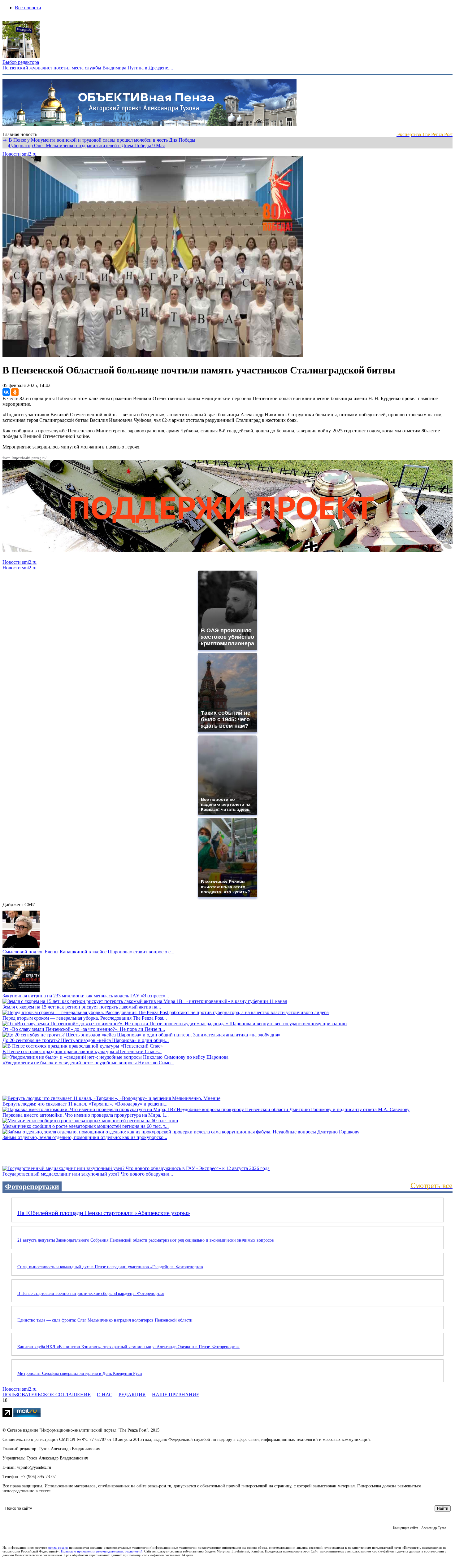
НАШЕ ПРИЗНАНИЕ (175, 1394)
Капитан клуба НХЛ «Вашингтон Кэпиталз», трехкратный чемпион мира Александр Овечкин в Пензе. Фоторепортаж (128, 1346)
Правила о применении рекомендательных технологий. (102, 1551)
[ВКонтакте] (6, 392)
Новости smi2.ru (19, 154)
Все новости (28, 7)
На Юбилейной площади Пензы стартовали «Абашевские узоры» (103, 1212)
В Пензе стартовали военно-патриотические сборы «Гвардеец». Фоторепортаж (90, 1293)
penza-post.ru (58, 1547)
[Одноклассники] (15, 392)
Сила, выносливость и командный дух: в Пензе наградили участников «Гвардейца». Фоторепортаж (110, 1267)
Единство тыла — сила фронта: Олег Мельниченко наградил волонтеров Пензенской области (105, 1320)
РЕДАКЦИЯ (132, 1394)
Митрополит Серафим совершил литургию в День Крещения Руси (79, 1373)
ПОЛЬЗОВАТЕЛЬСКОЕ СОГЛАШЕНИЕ (46, 1394)
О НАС (104, 1394)
